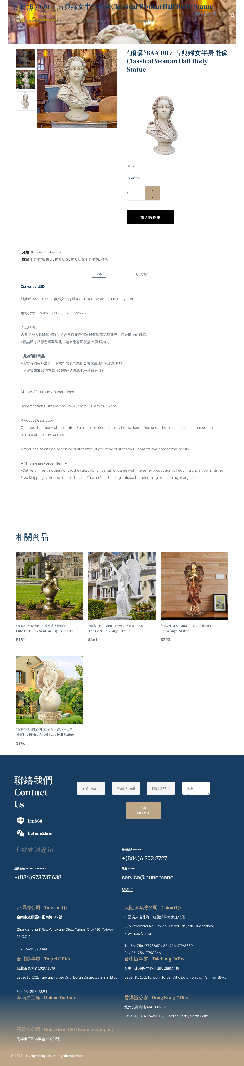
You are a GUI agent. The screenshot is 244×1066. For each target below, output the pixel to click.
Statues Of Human (45, 251)
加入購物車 (150, 217)
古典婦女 (62, 259)
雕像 (104, 259)
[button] (233, 15)
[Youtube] (44, 850)
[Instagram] (214, 13)
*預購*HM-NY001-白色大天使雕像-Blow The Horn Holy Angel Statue (115, 628)
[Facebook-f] (198, 13)
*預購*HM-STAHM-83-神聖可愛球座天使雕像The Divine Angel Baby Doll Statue (45, 732)
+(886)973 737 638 (37, 876)
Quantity (133, 177)
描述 (99, 273)
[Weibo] (203, 13)
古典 (49, 259)
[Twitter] (31, 850)
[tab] (99, 274)
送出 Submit (143, 810)
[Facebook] (17, 850)
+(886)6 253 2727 (144, 857)
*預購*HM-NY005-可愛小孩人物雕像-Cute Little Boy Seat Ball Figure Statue (45, 628)
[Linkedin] (51, 850)
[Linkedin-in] (208, 13)
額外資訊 (142, 273)
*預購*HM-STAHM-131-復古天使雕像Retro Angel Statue (186, 628)
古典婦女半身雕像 (85, 259)
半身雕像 (37, 259)
